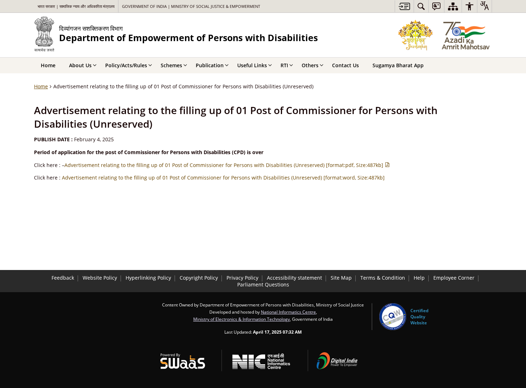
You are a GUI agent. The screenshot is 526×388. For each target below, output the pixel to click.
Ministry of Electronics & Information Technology (241, 319)
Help (419, 277)
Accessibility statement (294, 277)
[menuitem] (421, 6)
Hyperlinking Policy (148, 277)
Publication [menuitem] (210, 65)
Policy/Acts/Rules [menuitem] (126, 65)
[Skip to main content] (404, 6)
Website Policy (100, 277)
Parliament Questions (263, 284)
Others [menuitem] (310, 65)
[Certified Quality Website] (392, 316)
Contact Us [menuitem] (345, 65)
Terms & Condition (382, 277)
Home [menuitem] (48, 65)
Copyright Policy (199, 277)
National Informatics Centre (288, 312)
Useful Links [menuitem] (252, 65)
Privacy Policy (242, 277)
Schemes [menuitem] (171, 65)
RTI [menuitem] (284, 65)
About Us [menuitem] (80, 65)
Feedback (63, 277)
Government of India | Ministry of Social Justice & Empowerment (191, 6)
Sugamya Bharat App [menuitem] (398, 65)
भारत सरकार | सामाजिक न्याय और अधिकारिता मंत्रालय (76, 6)
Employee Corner (453, 277)
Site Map (341, 277)
